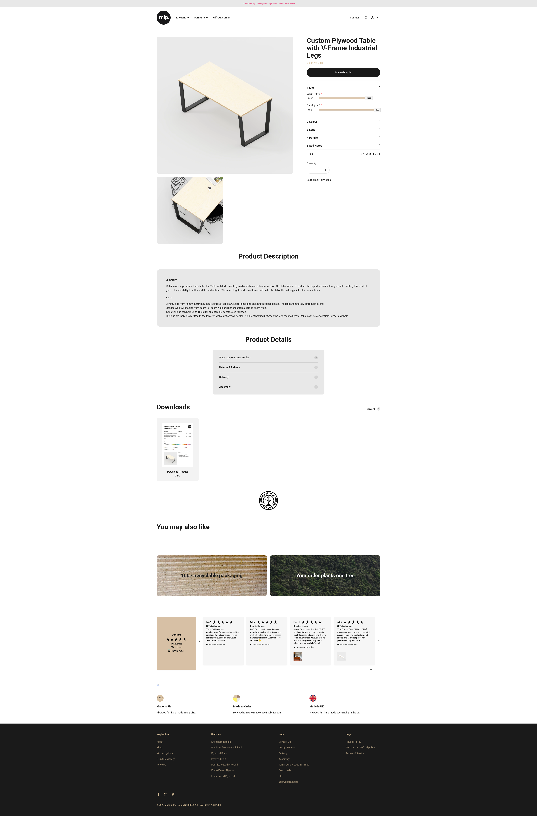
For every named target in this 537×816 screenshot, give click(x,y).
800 (377, 110)
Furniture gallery (166, 759)
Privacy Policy (353, 741)
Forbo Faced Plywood (223, 770)
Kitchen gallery (165, 753)
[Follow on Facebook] (158, 795)
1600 (369, 98)
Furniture (199, 17)
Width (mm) (313, 93)
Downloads (285, 770)
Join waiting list (343, 72)
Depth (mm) (313, 105)
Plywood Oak (218, 759)
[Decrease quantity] (311, 170)
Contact (354, 17)
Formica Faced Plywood (224, 764)
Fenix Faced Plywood (223, 776)
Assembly (284, 759)
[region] (289, 641)
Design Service (287, 747)
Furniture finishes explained (226, 747)
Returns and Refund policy (360, 747)
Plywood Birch (219, 753)
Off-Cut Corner (221, 17)
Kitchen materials (221, 741)
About (160, 741)
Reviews (161, 764)
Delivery (283, 753)
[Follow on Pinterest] (173, 795)
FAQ (281, 776)
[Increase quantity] (325, 170)
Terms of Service (355, 753)
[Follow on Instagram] (166, 795)
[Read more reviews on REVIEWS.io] (176, 651)
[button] (199, 641)
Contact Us (285, 741)
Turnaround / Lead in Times (294, 764)
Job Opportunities (288, 781)
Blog (159, 747)
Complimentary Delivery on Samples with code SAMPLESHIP (268, 3)
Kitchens (181, 17)
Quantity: (312, 163)
